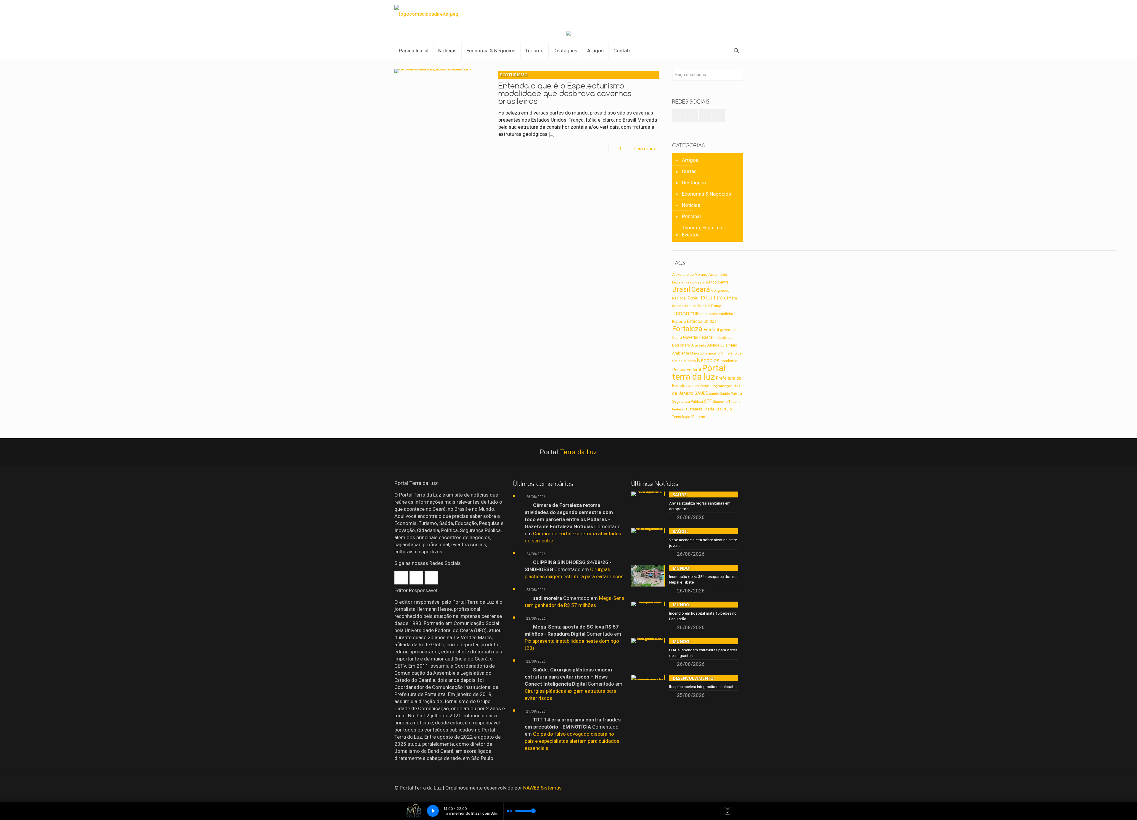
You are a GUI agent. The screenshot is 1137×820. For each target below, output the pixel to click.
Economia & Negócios (706, 194)
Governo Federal (698, 337)
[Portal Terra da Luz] (426, 13)
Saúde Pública (731, 394)
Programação (721, 386)
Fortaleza (687, 328)
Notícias (691, 205)
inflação (720, 338)
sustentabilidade (699, 409)
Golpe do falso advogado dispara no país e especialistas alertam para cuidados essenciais (572, 741)
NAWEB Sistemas (542, 788)
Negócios (708, 360)
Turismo (698, 416)
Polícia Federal (686, 369)
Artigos (690, 160)
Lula (724, 345)
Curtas (689, 171)
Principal (691, 216)
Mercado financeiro (705, 353)
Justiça (713, 345)
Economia (685, 313)
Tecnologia (681, 417)
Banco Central (718, 282)
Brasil (681, 289)
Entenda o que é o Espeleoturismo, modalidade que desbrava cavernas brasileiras (565, 89)
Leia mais (644, 149)
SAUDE (701, 393)
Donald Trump (709, 306)
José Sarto (698, 345)
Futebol (711, 329)
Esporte (679, 321)
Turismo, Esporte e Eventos (702, 231)
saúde (714, 394)
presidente (700, 386)
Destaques (694, 183)
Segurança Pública (687, 401)
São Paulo (723, 409)
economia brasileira (716, 314)
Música (690, 361)
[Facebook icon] (717, 788)
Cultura (714, 298)
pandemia (729, 361)
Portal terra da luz (698, 372)
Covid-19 (696, 298)
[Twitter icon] (725, 788)
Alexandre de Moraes (689, 275)
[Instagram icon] (733, 788)
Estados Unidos (702, 321)
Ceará (700, 289)
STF (708, 401)
